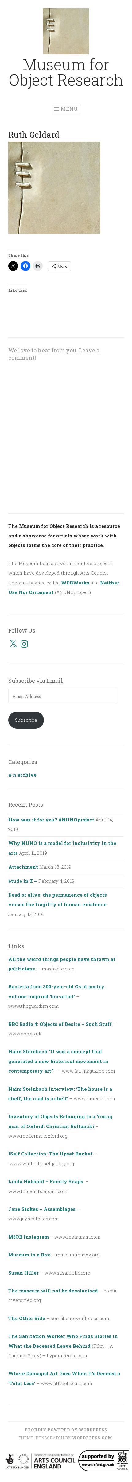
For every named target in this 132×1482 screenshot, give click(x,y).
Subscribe (26, 720)
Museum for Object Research (66, 72)
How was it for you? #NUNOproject (51, 820)
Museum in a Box (29, 1254)
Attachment (23, 867)
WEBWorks (75, 583)
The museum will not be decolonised (53, 1290)
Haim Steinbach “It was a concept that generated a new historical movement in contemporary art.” (58, 1061)
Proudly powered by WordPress (66, 1429)
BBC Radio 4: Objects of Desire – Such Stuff (60, 1024)
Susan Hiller (23, 1273)
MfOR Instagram (28, 1237)
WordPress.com (92, 1437)
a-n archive (22, 775)
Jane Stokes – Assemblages (42, 1209)
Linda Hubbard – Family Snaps (46, 1181)
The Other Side (26, 1318)
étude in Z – (22, 881)
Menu (69, 109)
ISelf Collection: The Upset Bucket (50, 1154)
